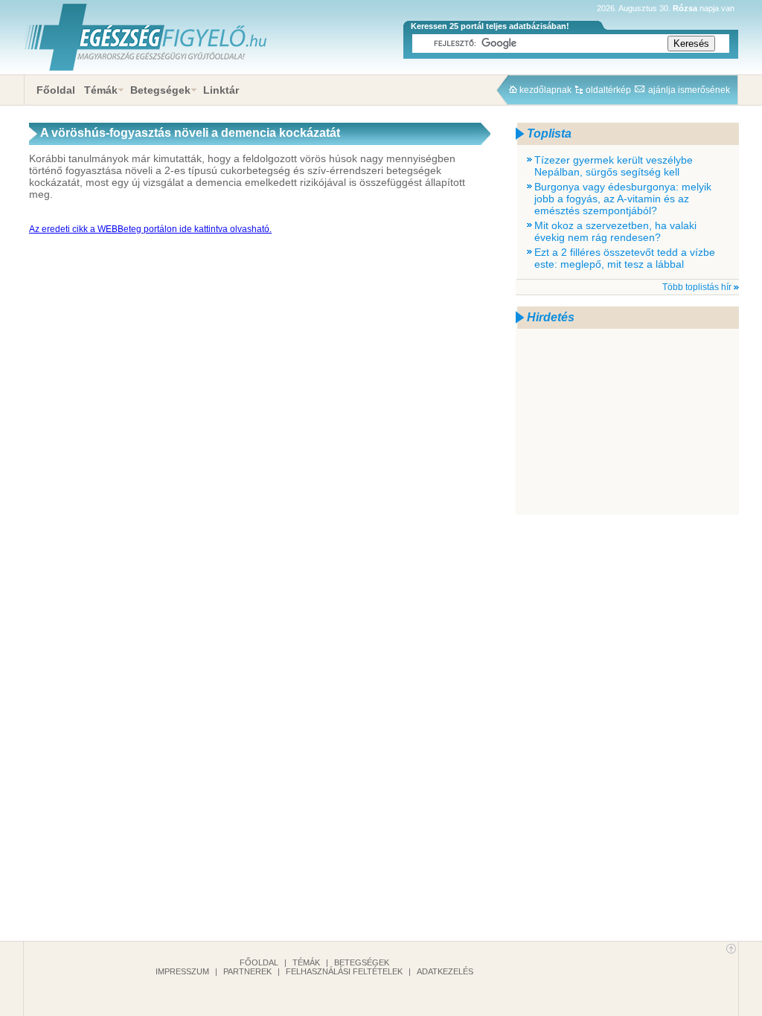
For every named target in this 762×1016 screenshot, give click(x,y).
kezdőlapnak (545, 90)
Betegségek (160, 90)
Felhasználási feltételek (344, 971)
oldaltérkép (608, 90)
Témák (101, 90)
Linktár (221, 90)
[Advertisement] (627, 422)
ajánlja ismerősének (689, 90)
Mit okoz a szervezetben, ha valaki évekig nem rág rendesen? (615, 231)
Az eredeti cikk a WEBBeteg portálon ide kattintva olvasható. (150, 229)
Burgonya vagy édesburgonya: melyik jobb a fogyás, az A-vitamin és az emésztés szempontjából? (622, 198)
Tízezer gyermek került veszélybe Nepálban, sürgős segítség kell (613, 166)
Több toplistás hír (696, 287)
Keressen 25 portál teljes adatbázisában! (490, 26)
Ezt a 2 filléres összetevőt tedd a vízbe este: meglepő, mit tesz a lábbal (624, 258)
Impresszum (182, 971)
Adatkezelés (445, 971)
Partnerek (247, 971)
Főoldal (55, 90)
